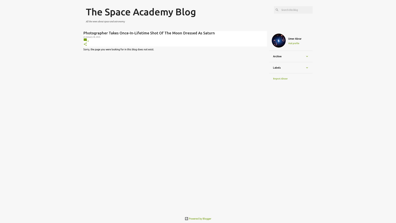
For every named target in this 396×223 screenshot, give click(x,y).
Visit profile (293, 43)
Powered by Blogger (199, 218)
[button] (85, 44)
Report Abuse (280, 78)
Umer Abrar (294, 38)
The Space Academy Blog (141, 11)
